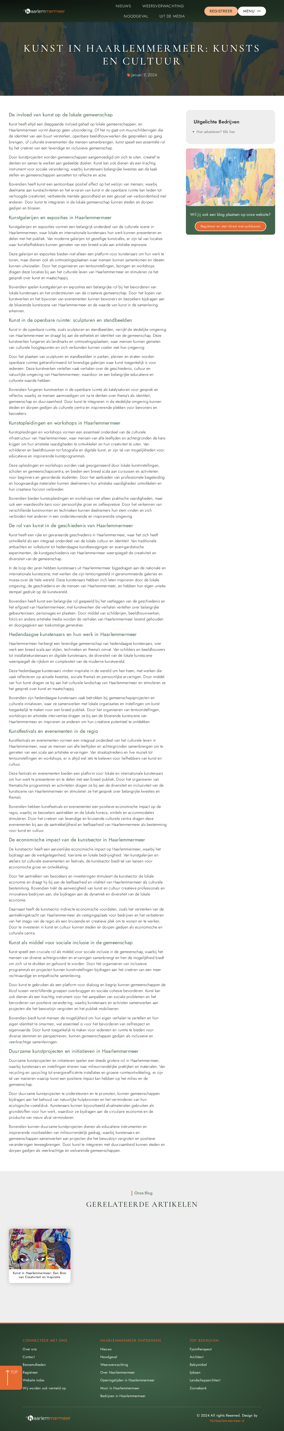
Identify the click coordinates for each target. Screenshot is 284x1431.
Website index (33, 1380)
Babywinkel (198, 1364)
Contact (28, 1356)
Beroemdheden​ (34, 1364)
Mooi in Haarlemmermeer (119, 1388)
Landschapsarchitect (205, 1380)
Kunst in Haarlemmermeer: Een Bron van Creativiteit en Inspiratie (40, 1275)
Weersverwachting (163, 6)
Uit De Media (172, 16)
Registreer (30, 1372)
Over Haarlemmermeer (117, 1372)
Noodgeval (136, 16)
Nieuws (123, 6)
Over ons (30, 1349)
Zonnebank (198, 1388)
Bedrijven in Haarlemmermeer (122, 1395)
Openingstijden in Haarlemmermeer (127, 1380)
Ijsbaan (195, 1372)
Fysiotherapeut (201, 1349)
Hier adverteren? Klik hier (216, 131)
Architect (196, 1356)
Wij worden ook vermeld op (44, 1388)
